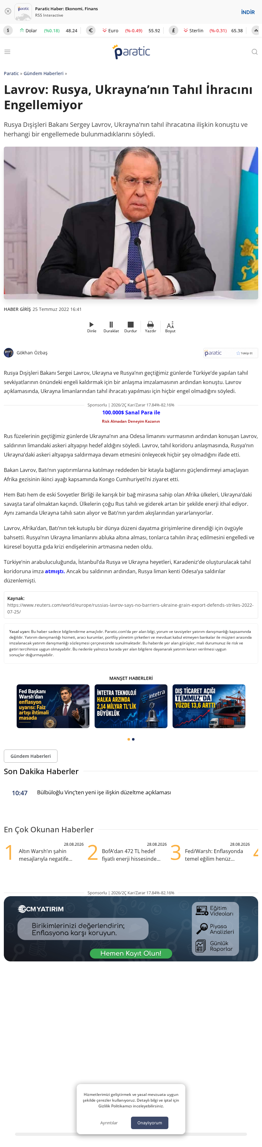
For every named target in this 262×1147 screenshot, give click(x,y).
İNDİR (248, 12)
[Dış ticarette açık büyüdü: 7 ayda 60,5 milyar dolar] (209, 706)
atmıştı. (55, 571)
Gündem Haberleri (44, 73)
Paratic (11, 73)
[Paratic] (131, 52)
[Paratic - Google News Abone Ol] (231, 355)
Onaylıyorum (149, 1122)
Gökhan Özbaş (32, 353)
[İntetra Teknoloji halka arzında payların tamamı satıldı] (131, 706)
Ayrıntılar (109, 1123)
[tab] (128, 739)
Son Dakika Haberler (41, 771)
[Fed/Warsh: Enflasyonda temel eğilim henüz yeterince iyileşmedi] (53, 706)
